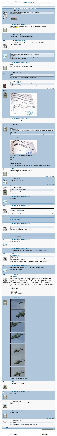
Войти (30, 2)
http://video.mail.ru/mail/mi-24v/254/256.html (16, 219)
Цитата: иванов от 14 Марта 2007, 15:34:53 (15, 82)
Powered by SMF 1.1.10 (24, 434)
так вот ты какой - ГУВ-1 (17, 274)
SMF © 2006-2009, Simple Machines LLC (31, 434)
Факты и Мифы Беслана (5, 5)
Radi (3, 196)
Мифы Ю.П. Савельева (18, 5)
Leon (24, 5)
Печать (53, 427)
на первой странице (18, 210)
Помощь (26, 2)
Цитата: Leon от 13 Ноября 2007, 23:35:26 (15, 73)
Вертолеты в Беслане (17, 297)
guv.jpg (12, 293)
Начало (24, 2)
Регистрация (32, 2)
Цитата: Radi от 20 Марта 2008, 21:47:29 (14, 207)
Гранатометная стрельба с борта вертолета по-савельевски (35, 5)
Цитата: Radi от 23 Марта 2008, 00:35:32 (14, 255)
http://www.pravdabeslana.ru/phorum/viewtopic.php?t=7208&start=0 (24, 35)
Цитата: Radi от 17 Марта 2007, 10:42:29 (15, 53)
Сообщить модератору (48, 48)
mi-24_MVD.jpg (12, 20)
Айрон (3, 381)
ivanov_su (8, 3)
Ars (3, 80)
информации (15, 276)
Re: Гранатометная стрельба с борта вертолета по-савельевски (21, 24)
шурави (4, 33)
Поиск (28, 2)
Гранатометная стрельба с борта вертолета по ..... (20, 40)
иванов (4, 40)
